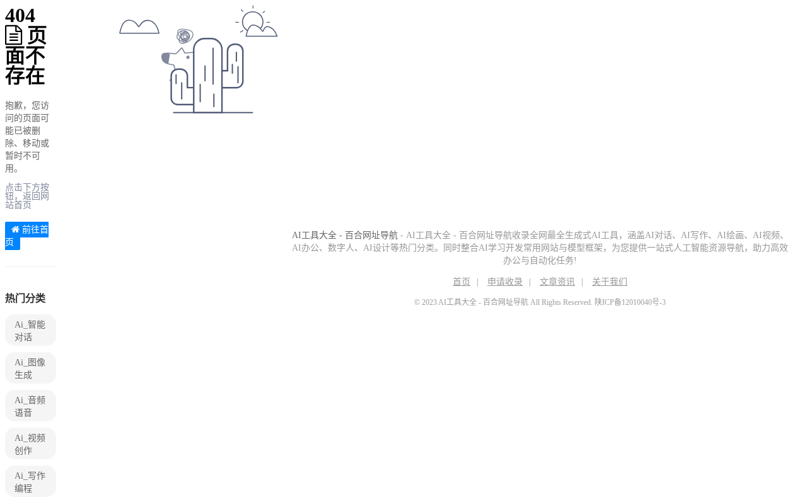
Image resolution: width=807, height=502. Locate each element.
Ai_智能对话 (30, 331)
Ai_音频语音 (30, 407)
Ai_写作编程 (30, 482)
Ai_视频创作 (30, 444)
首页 (461, 282)
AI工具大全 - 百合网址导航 (345, 235)
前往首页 (27, 236)
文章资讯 (557, 282)
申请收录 (505, 282)
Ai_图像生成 (30, 369)
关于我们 (609, 282)
